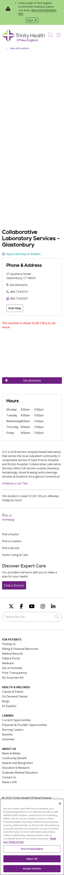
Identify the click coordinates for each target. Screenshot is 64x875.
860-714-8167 (19, 298)
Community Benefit (14, 758)
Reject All (32, 858)
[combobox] (32, 616)
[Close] (60, 803)
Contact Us (9, 777)
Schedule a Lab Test (15, 483)
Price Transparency (14, 673)
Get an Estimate (12, 668)
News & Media (11, 753)
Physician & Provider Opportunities (24, 725)
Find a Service (10, 548)
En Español (9, 706)
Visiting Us (9, 644)
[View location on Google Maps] (32, 354)
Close (30, 20)
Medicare (8, 663)
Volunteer (8, 739)
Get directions (18, 285)
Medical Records (12, 653)
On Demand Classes (14, 696)
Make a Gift (9, 782)
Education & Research (16, 768)
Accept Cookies (32, 868)
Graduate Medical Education (20, 772)
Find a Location (11, 541)
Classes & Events (12, 691)
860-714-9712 (19, 292)
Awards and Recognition (17, 763)
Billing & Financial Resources (20, 649)
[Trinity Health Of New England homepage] (23, 41)
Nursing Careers (12, 730)
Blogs (5, 701)
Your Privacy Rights (32, 848)
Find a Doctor (10, 534)
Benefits (7, 734)
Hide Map (14, 308)
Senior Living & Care (15, 555)
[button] (59, 34)
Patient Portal (11, 658)
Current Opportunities (16, 720)
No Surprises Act (13, 677)
